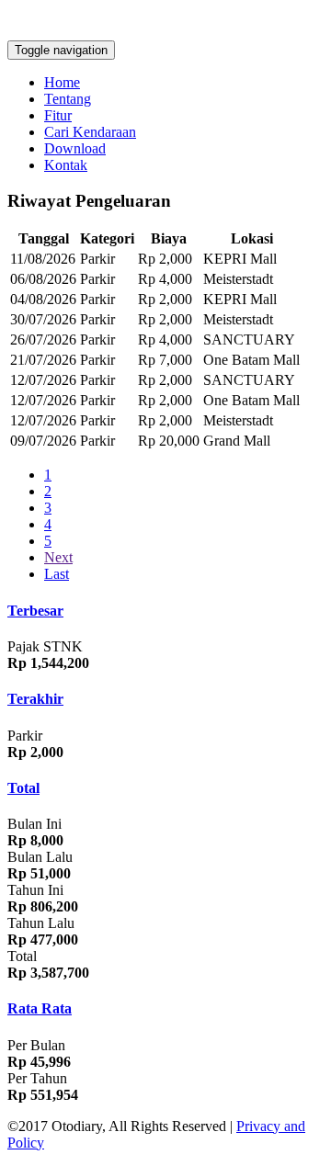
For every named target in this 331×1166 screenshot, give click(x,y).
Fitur (58, 115)
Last (56, 574)
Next (58, 557)
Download (75, 148)
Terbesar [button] (35, 610)
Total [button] (23, 788)
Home (62, 82)
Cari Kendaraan (90, 132)
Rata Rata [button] (39, 1008)
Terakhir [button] (35, 699)
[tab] (165, 611)
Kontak (65, 165)
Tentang (67, 99)
